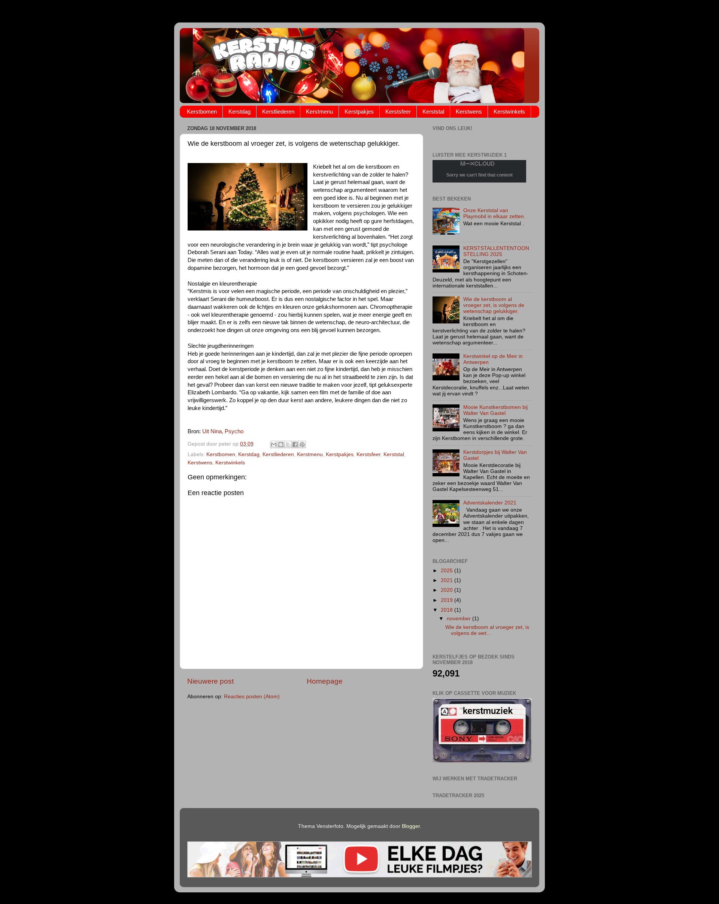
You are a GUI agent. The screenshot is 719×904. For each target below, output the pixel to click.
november (459, 618)
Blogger (411, 826)
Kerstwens (469, 111)
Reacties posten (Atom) (252, 696)
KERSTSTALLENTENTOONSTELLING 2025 (496, 251)
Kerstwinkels (509, 111)
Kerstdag (239, 111)
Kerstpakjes (359, 111)
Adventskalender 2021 (489, 503)
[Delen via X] (288, 444)
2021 (447, 580)
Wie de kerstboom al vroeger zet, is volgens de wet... (487, 630)
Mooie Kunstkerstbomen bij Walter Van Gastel (495, 410)
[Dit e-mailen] (273, 444)
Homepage (325, 681)
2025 (447, 570)
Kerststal (433, 111)
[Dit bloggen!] (281, 444)
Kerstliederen (278, 111)
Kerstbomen (202, 111)
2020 (447, 590)
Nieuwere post (210, 681)
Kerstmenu (319, 111)
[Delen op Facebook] (295, 444)
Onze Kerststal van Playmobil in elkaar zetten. (494, 213)
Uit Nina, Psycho (222, 431)
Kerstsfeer (398, 111)
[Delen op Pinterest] (302, 444)
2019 (447, 600)
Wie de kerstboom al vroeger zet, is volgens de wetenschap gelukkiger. (493, 305)
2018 (447, 610)
